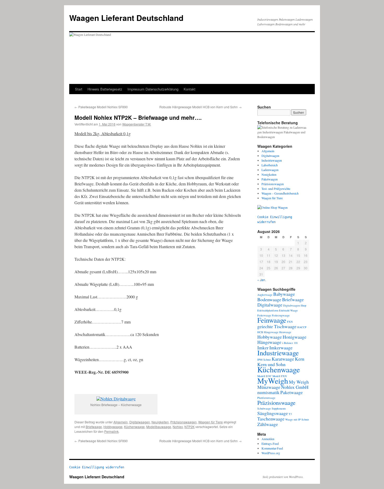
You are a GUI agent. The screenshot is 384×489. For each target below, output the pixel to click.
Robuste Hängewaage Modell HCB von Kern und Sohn (200, 107)
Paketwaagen (269, 179)
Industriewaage (278, 352)
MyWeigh (272, 381)
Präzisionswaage (276, 402)
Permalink (111, 431)
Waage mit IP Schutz (297, 419)
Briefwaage (94, 426)
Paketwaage (291, 392)
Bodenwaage (269, 299)
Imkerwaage (281, 347)
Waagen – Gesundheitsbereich (280, 193)
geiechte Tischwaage (276, 326)
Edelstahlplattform (267, 310)
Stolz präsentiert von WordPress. (283, 477)
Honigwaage (294, 337)
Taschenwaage (270, 419)
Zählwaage (267, 424)
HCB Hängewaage (267, 332)
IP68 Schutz (264, 359)
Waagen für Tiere (210, 422)
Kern (299, 359)
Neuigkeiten (160, 422)
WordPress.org (270, 453)
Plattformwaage (266, 398)
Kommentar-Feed (272, 448)
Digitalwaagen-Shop (294, 305)
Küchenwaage (134, 426)
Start (78, 89)
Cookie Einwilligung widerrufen (96, 467)
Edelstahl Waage (288, 310)
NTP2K (189, 426)
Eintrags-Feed (270, 443)
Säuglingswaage (272, 413)
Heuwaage (285, 332)
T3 (290, 414)
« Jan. (261, 279)
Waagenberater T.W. (136, 124)
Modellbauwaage (158, 426)
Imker (263, 347)
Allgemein (120, 422)
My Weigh (299, 382)
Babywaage (284, 294)
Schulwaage (264, 408)
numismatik (268, 392)
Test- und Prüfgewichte (275, 188)
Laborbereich (269, 165)
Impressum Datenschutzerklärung (152, 89)
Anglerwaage (264, 295)
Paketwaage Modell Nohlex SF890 (101, 107)
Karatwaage (283, 359)
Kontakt (189, 89)
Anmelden (267, 439)
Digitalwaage (269, 305)
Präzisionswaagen (183, 422)
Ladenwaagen (269, 170)
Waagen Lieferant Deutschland (126, 17)
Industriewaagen (271, 160)
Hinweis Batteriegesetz (105, 89)
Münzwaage (268, 387)
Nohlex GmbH (295, 387)
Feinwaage (271, 320)
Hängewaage (269, 342)
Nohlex (178, 426)
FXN (290, 321)
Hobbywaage (113, 426)
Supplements (279, 408)
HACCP (301, 327)
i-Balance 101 (290, 343)
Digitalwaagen (139, 422)
